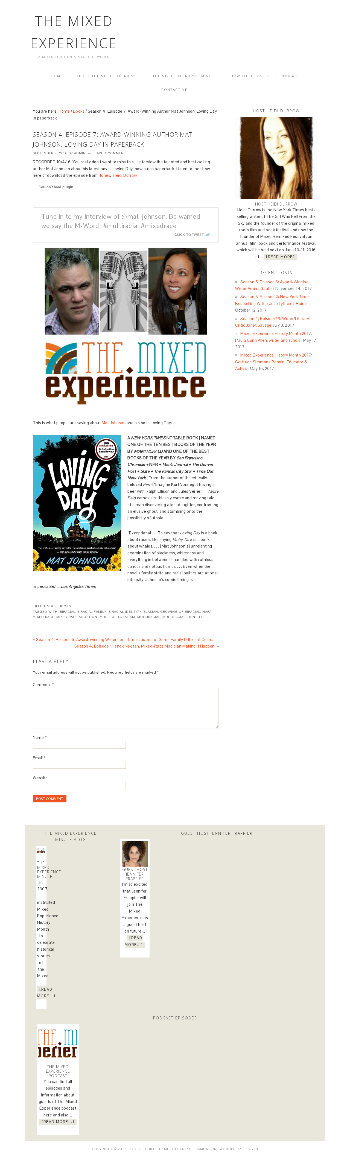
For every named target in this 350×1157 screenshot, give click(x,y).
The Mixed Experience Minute (49, 869)
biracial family (91, 611)
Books (65, 606)
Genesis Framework (196, 1149)
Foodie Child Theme (149, 1149)
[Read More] (280, 257)
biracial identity (125, 611)
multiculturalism (117, 617)
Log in (252, 1149)
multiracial (148, 617)
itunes (104, 175)
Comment (43, 684)
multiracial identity (182, 617)
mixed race (43, 617)
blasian (151, 611)
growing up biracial (180, 611)
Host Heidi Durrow (276, 204)
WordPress (231, 1149)
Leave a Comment (109, 153)
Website (40, 777)
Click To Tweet (189, 234)
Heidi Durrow (125, 175)
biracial (67, 611)
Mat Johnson (114, 422)
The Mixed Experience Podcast (58, 1071)
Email (39, 757)
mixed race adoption (76, 617)
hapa (207, 611)
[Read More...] (46, 992)
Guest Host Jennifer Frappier (135, 874)
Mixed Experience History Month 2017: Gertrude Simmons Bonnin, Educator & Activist (273, 361)
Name (39, 737)
